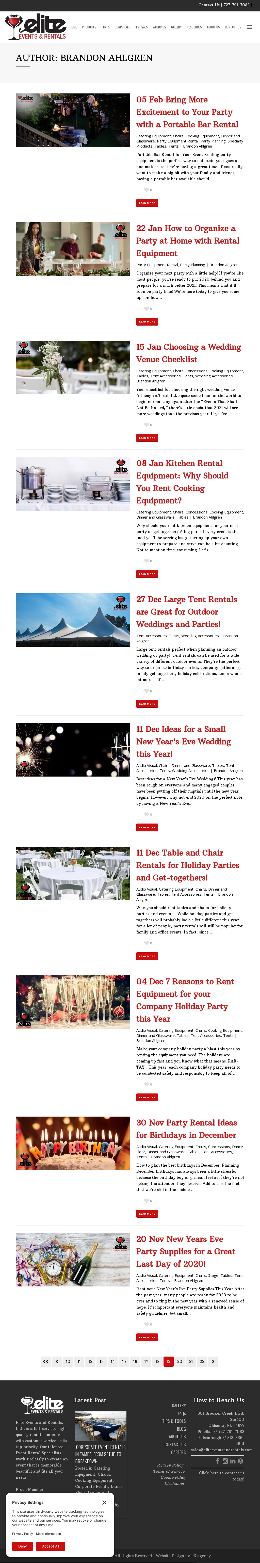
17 (146, 1361)
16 (135, 1361)
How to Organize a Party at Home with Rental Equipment (187, 240)
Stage (213, 1275)
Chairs (178, 135)
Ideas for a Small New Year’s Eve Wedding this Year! (183, 741)
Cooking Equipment (202, 135)
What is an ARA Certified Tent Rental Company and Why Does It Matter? (100, 1454)
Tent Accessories (165, 375)
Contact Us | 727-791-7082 (224, 5)
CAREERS (178, 1452)
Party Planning (213, 140)
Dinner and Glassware (155, 517)
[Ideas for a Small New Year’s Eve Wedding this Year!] (73, 750)
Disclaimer (174, 1483)
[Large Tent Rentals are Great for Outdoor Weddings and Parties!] (73, 620)
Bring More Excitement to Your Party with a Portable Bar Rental (187, 112)
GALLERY (179, 1405)
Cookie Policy (173, 1477)
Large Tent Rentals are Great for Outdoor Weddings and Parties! (186, 611)
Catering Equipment (153, 135)
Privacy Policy (170, 1465)
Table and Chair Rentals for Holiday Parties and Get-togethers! (188, 865)
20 (179, 1361)
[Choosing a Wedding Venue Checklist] (73, 367)
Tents (173, 146)
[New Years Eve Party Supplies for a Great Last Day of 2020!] (73, 1259)
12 (90, 1361)
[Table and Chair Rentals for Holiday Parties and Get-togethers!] (73, 873)
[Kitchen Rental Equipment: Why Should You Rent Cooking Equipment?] (73, 484)
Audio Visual (146, 765)
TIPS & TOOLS (174, 1421)
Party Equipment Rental (178, 140)
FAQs (182, 1413)
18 (157, 1361)
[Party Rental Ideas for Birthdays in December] (73, 1143)
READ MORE (147, 203)
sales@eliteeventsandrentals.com (222, 1449)
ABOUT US (177, 1436)
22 (202, 1361)
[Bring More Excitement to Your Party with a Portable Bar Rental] (73, 120)
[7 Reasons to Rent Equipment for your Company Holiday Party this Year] (73, 1002)
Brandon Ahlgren (197, 146)
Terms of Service (168, 1471)
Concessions (196, 370)
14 (113, 1361)
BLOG (181, 1429)
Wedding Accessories (214, 375)
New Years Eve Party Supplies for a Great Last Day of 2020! (186, 1251)
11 (79, 1361)
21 (191, 1361)
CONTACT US (175, 1444)
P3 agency (201, 1555)
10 (68, 1361)
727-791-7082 (231, 1431)
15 (124, 1361)
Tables (160, 146)
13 (102, 1361)
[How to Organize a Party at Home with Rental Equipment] (73, 249)
